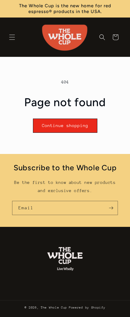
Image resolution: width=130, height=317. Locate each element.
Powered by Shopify (87, 307)
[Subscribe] (111, 208)
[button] (12, 37)
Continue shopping (65, 125)
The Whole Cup (54, 307)
